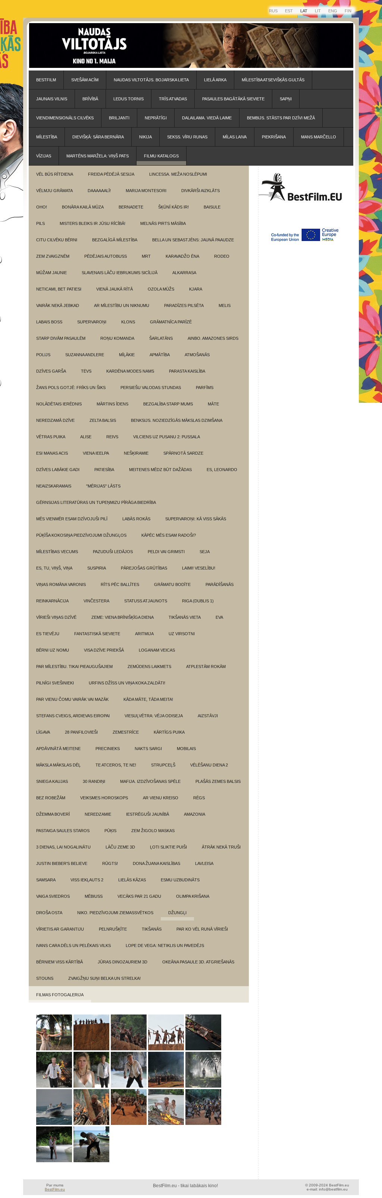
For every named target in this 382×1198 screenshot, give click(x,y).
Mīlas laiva (235, 137)
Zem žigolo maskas (153, 830)
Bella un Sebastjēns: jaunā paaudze (193, 240)
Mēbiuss (94, 896)
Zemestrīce (126, 732)
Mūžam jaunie (51, 272)
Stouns (44, 978)
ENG (332, 11)
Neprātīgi (156, 118)
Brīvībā (90, 99)
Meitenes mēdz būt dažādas (160, 469)
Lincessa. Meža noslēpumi (178, 174)
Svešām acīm (84, 80)
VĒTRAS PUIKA (50, 437)
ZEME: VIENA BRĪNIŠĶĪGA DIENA (122, 617)
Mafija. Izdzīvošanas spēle (150, 781)
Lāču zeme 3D (120, 847)
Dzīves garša (51, 371)
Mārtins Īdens (112, 404)
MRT (146, 256)
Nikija (145, 137)
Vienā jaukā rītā (114, 289)
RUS (273, 11)
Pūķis (110, 830)
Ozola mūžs (161, 289)
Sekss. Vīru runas (187, 137)
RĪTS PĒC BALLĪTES (120, 584)
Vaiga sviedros (53, 896)
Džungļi (177, 912)
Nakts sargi (148, 748)
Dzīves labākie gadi (57, 469)
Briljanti (119, 118)
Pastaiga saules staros (63, 830)
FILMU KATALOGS (161, 156)
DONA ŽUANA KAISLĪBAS (156, 863)
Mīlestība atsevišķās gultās (273, 80)
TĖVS (86, 371)
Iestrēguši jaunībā (147, 814)
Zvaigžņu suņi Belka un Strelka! (104, 978)
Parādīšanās (220, 584)
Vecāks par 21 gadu (139, 896)
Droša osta (49, 912)
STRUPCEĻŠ (163, 765)
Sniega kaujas (52, 781)
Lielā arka (215, 80)
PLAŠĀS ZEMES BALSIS (218, 781)
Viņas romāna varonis (61, 584)
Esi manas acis (52, 453)
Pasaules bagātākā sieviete (233, 99)
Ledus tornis (128, 99)
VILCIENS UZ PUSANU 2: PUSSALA (166, 437)
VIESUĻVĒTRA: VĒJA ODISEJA (154, 716)
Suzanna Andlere (84, 354)
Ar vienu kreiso (160, 798)
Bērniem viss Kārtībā (59, 962)
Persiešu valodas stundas (150, 387)
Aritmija (144, 633)
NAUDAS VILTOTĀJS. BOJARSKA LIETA (151, 80)
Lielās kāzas (132, 880)
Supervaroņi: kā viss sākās (195, 519)
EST (289, 11)
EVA (219, 617)
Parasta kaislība (187, 371)
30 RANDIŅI (94, 781)
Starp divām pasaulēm (60, 338)
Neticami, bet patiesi (58, 289)
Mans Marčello (318, 137)
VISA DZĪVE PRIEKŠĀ (104, 650)
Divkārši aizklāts (200, 190)
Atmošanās (197, 354)
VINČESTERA (96, 601)
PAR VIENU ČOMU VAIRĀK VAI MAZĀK (72, 699)
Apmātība (160, 354)
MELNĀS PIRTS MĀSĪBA (163, 223)
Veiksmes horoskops (104, 798)
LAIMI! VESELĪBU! (198, 568)
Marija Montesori (146, 190)
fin (348, 11)
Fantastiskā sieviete (97, 633)
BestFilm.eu (55, 1189)
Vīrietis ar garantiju (60, 929)
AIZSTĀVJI (208, 716)
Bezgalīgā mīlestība (114, 240)
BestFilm (46, 80)
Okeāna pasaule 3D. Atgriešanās (198, 962)
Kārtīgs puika (169, 732)
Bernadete (131, 207)
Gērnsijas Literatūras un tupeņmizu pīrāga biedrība (96, 502)
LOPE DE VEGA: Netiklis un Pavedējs (165, 945)
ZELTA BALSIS (103, 420)
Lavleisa (204, 863)
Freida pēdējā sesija (111, 174)
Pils (40, 223)
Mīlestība (46, 137)
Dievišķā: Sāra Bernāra (98, 137)
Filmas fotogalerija (60, 994)
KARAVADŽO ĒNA (182, 256)
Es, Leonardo (222, 469)
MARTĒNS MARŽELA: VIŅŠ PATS (97, 156)
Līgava (43, 732)
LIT (318, 11)
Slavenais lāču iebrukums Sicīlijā (119, 272)
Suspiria (96, 568)
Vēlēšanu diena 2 (209, 765)
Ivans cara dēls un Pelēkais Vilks (73, 945)
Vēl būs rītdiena (54, 174)
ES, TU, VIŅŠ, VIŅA (54, 568)
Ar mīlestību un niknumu (121, 305)
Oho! (41, 207)
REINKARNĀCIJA (52, 601)
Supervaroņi (91, 322)
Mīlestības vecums (57, 551)
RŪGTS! (110, 863)
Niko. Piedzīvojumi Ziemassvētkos (115, 912)
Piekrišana (274, 137)
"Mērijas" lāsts (103, 486)
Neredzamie (98, 814)
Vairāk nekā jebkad (57, 305)
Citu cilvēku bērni (56, 240)
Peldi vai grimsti (166, 551)
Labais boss (49, 322)
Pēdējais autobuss (105, 256)
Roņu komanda (117, 338)
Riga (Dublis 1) (198, 601)
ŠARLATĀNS (161, 338)
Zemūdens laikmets (149, 666)
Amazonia (194, 814)
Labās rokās (136, 519)
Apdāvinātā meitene (58, 748)
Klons (128, 322)
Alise (85, 437)
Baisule (212, 207)
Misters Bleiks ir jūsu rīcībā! (92, 223)
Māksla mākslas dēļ (58, 765)
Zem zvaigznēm (52, 256)
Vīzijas (43, 156)
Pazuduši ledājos (113, 551)
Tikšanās (152, 929)
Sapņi (286, 99)
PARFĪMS (204, 387)
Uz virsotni (182, 633)
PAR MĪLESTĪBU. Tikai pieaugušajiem (74, 666)
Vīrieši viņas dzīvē (56, 617)
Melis (225, 305)
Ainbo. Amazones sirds (213, 338)
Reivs (112, 437)
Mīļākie (127, 354)
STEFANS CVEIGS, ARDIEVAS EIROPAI (73, 716)
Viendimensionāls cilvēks (65, 118)
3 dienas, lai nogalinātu (63, 847)
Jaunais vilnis (51, 99)
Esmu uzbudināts (180, 880)
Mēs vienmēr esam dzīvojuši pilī (71, 519)
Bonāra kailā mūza (83, 207)
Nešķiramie (136, 453)
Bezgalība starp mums (168, 404)
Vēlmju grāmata (54, 190)
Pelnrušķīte (113, 929)
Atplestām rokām (206, 666)
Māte (213, 404)
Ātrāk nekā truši (221, 847)
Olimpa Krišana (192, 896)
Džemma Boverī (53, 814)
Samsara (46, 880)
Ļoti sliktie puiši (168, 847)
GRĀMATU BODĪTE (172, 584)
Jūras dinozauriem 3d (122, 962)
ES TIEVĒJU (47, 633)
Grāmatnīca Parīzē (171, 322)
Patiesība (104, 469)
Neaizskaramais (53, 486)
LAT (303, 11)
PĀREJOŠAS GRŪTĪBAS (144, 568)
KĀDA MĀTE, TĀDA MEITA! (148, 699)
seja (205, 551)
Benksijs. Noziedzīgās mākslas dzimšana (176, 420)
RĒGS (199, 798)
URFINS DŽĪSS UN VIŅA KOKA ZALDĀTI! (127, 683)
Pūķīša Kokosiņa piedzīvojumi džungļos (81, 535)
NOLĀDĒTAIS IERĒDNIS (59, 404)
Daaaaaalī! (99, 190)
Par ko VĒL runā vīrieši (202, 929)
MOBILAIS (186, 748)
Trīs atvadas (173, 99)
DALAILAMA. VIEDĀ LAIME (207, 118)
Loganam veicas (157, 650)
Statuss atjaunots (145, 601)
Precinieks (108, 748)
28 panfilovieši (81, 732)
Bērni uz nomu (52, 650)
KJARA (195, 289)
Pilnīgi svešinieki (55, 683)
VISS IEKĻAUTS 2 (87, 880)
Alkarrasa (184, 272)
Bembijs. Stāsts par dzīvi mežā (281, 118)
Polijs (43, 354)
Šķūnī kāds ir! (173, 207)
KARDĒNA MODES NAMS (130, 371)
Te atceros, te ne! (116, 765)
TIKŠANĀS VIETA (185, 617)
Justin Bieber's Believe (61, 863)
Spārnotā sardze (183, 453)
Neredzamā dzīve (55, 420)
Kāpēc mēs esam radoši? (168, 535)
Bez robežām (50, 798)
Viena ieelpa (96, 453)
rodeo (221, 256)
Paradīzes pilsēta (184, 305)
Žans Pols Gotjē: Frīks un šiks (71, 387)
